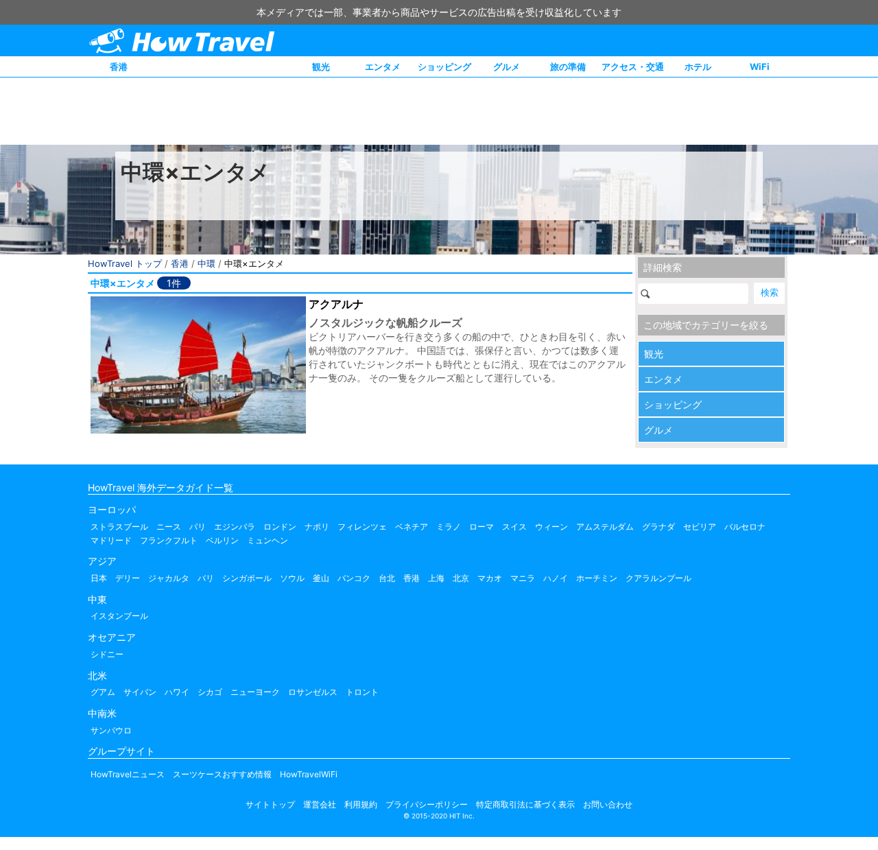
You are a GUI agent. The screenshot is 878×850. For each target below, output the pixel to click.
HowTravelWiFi (308, 774)
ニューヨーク (255, 692)
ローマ (481, 526)
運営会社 (319, 804)
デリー (127, 578)
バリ (206, 578)
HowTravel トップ (125, 263)
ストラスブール (119, 526)
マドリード (111, 540)
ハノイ (555, 578)
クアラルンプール (658, 578)
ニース (168, 526)
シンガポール (247, 578)
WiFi (760, 66)
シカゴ (210, 692)
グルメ (506, 66)
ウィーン (551, 526)
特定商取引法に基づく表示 (525, 804)
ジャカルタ (168, 578)
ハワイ (177, 692)
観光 (321, 66)
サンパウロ (111, 730)
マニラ (522, 578)
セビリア (699, 526)
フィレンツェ (362, 526)
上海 (436, 578)
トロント (362, 692)
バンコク (353, 578)
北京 (461, 578)
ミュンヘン (267, 540)
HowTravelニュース (128, 774)
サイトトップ (270, 804)
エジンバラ (234, 526)
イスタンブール (119, 616)
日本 (99, 578)
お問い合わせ (607, 804)
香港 (119, 66)
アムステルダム (605, 526)
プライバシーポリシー (426, 804)
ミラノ (448, 526)
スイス (514, 526)
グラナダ (658, 526)
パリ (197, 526)
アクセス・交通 (633, 66)
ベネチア (411, 526)
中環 (206, 263)
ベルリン (222, 540)
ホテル (698, 66)
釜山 (321, 578)
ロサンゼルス (312, 692)
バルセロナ (745, 526)
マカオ (489, 578)
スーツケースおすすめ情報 (222, 774)
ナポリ (317, 526)
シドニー (107, 654)
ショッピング (444, 66)
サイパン (139, 692)
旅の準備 (568, 66)
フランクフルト (169, 540)
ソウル (292, 578)
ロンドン (279, 526)
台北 (387, 578)
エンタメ (383, 66)
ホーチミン (596, 578)
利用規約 (360, 804)
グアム (103, 692)
